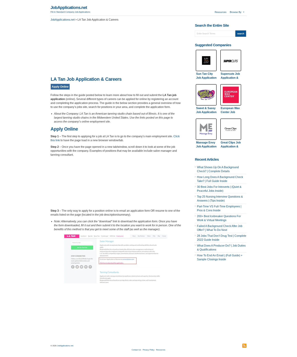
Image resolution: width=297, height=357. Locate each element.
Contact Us (136, 350)
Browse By (235, 12)
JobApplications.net (69, 7)
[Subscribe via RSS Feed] (244, 346)
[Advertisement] (116, 50)
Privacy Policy (149, 350)
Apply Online (60, 86)
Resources (220, 12)
